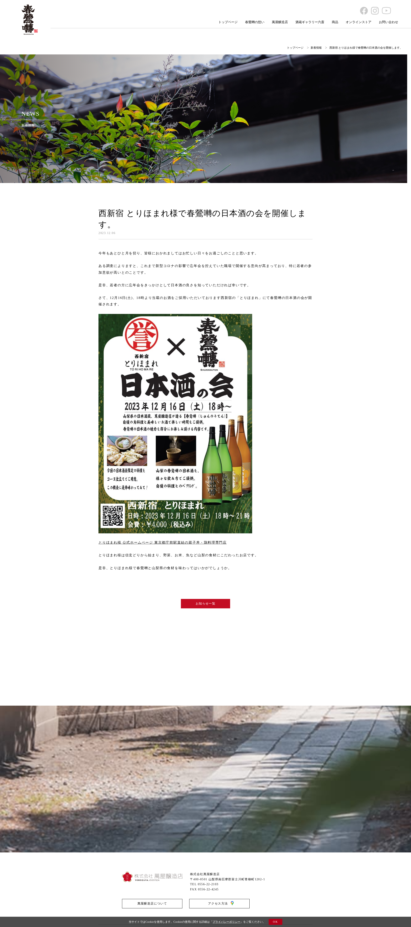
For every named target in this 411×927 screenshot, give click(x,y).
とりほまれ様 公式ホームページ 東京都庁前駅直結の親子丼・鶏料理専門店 (162, 542)
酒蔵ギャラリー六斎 (309, 22)
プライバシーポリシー (226, 921)
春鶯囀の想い (254, 22)
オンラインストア (358, 22)
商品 (335, 22)
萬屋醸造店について (152, 903)
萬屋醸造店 (280, 22)
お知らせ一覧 (205, 603)
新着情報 (316, 47)
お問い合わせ (388, 22)
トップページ (228, 22)
